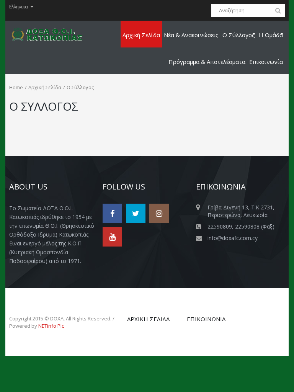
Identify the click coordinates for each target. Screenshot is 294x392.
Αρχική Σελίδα (44, 87)
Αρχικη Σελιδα (148, 319)
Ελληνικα (18, 6)
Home (16, 87)
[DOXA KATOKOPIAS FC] (51, 34)
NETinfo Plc (51, 325)
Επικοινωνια (206, 319)
